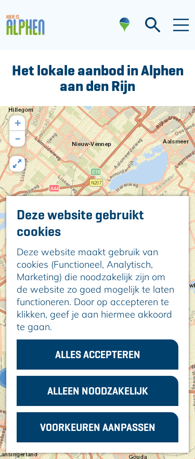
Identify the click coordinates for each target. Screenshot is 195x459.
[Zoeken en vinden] (153, 25)
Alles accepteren (97, 354)
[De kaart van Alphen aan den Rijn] (124, 25)
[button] (17, 123)
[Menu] (181, 25)
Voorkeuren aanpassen (97, 427)
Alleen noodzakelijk (97, 391)
